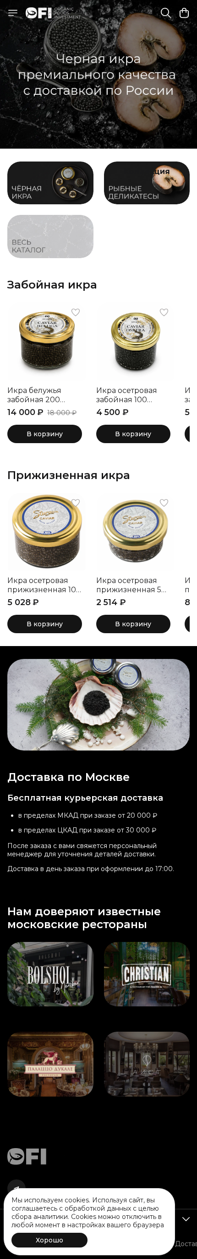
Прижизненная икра (68, 475)
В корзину (45, 434)
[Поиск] (165, 12)
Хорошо (49, 1240)
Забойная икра (52, 284)
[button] (46, 341)
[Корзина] (184, 12)
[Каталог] (12, 12)
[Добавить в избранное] (76, 312)
